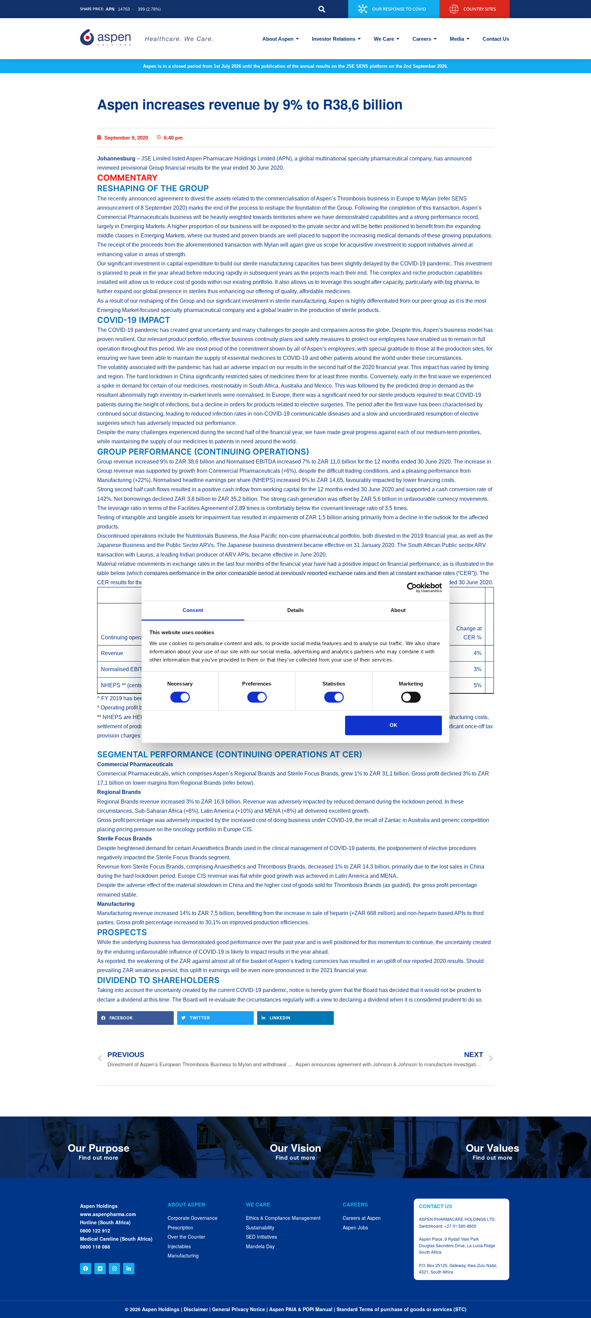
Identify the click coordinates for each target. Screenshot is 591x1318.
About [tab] (398, 610)
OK (393, 725)
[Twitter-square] (100, 1268)
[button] (322, 9)
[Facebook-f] (85, 1268)
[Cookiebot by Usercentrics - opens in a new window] (412, 588)
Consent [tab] (193, 610)
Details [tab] (295, 610)
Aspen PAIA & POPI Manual (300, 1309)
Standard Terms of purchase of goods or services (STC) (402, 1309)
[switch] (257, 697)
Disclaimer (196, 1309)
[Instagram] (114, 1268)
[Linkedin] (128, 1268)
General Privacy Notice (238, 1309)
